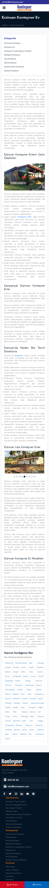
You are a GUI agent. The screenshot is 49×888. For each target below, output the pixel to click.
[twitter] (10, 793)
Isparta (38, 689)
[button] (14, 476)
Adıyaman (9, 663)
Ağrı (30, 663)
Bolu (31, 672)
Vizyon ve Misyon (12, 870)
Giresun (39, 685)
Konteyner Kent (11, 811)
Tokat (32, 716)
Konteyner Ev (9, 47)
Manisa (25, 703)
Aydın (31, 667)
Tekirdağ (24, 716)
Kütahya (8, 703)
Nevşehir (32, 707)
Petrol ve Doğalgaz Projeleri (16, 805)
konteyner (18, 355)
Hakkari (20, 689)
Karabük (23, 734)
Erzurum (8, 685)
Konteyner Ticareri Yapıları (16, 801)
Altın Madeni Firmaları (14, 817)
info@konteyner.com (13, 2)
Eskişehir (18, 685)
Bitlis (23, 672)
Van (31, 721)
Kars (29, 694)
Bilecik (7, 672)
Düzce (7, 738)
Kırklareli (16, 698)
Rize (15, 712)
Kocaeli (33, 698)
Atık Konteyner (11, 821)
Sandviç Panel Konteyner (14, 67)
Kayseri (8, 698)
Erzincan (39, 681)
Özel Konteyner (10, 63)
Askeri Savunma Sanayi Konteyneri (18, 814)
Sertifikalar (10, 876)
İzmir (23, 694)
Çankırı (26, 676)
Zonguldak (9, 725)
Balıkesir (40, 667)
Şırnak (24, 729)
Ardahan (40, 729)
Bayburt (29, 725)
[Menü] (3, 8)
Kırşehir (25, 698)
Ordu (7, 712)
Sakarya (24, 712)
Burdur (40, 672)
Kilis (30, 734)
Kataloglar (10, 879)
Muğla (15, 707)
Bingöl (15, 672)
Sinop (7, 716)
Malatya (17, 703)
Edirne (18, 681)
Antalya (16, 667)
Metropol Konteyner (12, 55)
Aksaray (19, 725)
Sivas (15, 716)
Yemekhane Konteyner (14, 824)
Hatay (29, 689)
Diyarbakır (9, 681)
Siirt (39, 712)
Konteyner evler (25, 217)
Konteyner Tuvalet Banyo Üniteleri (17, 51)
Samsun (32, 712)
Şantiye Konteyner (11, 70)
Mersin (8, 694)
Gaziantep (30, 685)
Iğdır (7, 734)
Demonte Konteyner (12, 43)
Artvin (23, 667)
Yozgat (40, 721)
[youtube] (27, 793)
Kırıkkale (8, 729)
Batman (17, 729)
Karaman (39, 725)
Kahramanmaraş (37, 703)
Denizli (41, 676)
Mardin (8, 707)
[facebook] (4, 793)
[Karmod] (24, 7)
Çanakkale (17, 676)
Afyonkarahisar (21, 663)
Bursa (7, 676)
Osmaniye (40, 734)
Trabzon (40, 716)
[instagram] (15, 793)
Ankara (8, 667)
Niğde (40, 707)
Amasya (40, 663)
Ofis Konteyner (10, 59)
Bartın (32, 729)
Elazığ (28, 681)
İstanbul (16, 694)
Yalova (15, 734)
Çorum (33, 676)
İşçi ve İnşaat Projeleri (14, 808)
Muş (22, 707)
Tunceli (8, 721)
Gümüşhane (10, 689)
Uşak (24, 721)
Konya (40, 698)
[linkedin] (21, 793)
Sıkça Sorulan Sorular (14, 873)
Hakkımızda (10, 867)
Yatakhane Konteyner (14, 827)
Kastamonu (39, 694)
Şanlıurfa (16, 721)
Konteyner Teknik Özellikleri (16, 860)
